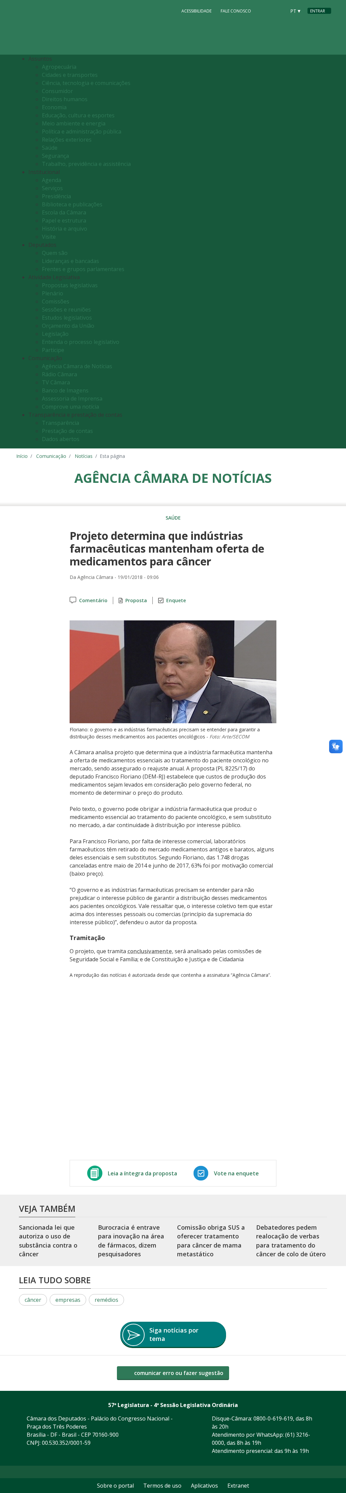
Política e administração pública (81, 131)
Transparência (60, 423)
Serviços (52, 188)
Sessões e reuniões (66, 309)
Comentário (93, 600)
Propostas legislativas (70, 285)
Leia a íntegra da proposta (142, 1173)
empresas (67, 1300)
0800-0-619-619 (273, 1418)
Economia (54, 107)
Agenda (51, 180)
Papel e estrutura (64, 220)
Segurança (55, 155)
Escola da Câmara (64, 212)
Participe (53, 350)
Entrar (317, 11)
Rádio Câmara (59, 374)
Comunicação (51, 456)
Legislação (55, 334)
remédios (106, 1300)
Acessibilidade (196, 11)
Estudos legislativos (67, 317)
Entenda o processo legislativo (80, 342)
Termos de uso (162, 1485)
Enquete (176, 600)
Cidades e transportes (70, 75)
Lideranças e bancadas (70, 261)
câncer (33, 1300)
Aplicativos (204, 1485)
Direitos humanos (65, 99)
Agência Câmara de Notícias (77, 366)
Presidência (56, 196)
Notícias (84, 456)
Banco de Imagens (65, 390)
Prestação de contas (67, 431)
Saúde (49, 147)
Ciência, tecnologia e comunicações (86, 83)
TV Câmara (56, 382)
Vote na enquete (236, 1173)
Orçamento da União (68, 325)
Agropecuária (59, 66)
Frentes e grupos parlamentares (83, 269)
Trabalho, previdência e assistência (86, 164)
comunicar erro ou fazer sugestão (178, 1373)
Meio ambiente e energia (73, 123)
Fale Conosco (236, 11)
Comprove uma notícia (70, 406)
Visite (49, 236)
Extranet (238, 1485)
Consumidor (57, 91)
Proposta (136, 600)
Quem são (55, 253)
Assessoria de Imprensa (72, 398)
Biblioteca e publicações (72, 204)
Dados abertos (60, 439)
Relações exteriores (67, 139)
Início (22, 456)
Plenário (52, 293)
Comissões (55, 301)
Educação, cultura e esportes (78, 115)
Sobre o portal (115, 1485)
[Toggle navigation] (324, 252)
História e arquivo (64, 228)
